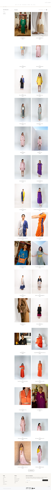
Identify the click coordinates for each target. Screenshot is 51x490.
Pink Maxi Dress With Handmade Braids (22, 438)
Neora (22, 65)
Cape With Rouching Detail (22, 209)
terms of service (5, 481)
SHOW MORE (31, 470)
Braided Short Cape (39, 152)
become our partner (16, 478)
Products (5, 6)
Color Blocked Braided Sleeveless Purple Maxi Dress (40, 209)
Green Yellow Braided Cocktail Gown (39, 266)
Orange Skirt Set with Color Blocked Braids (23, 381)
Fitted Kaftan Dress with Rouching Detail (23, 238)
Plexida (40, 37)
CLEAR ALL (4, 13)
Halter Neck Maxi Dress (23, 295)
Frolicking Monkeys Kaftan (22, 266)
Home (3, 6)
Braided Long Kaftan (22, 152)
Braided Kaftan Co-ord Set (40, 123)
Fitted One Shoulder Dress (40, 238)
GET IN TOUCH (45, 480)
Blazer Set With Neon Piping (22, 95)
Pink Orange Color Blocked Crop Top (39, 438)
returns (4, 482)
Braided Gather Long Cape (22, 123)
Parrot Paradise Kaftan (39, 409)
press (15, 482)
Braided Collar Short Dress (40, 95)
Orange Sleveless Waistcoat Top (22, 409)
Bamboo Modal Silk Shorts (23, 66)
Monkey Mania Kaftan (22, 352)
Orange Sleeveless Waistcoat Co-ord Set (39, 381)
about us (15, 477)
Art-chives (22, 37)
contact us (4, 477)
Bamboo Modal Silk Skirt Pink (39, 66)
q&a (3, 478)
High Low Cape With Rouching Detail (39, 295)
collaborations (16, 481)
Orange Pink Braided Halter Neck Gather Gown (39, 352)
